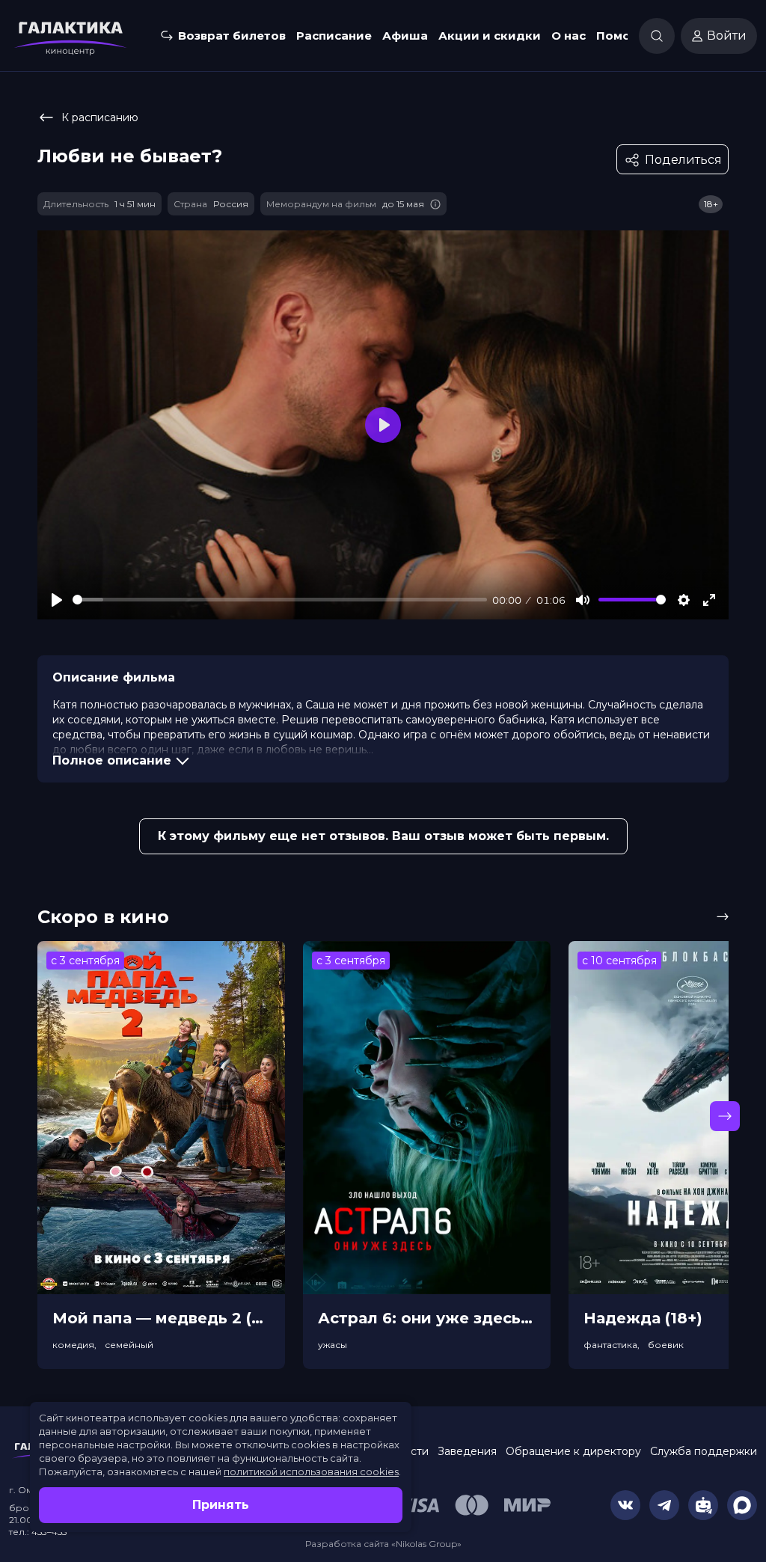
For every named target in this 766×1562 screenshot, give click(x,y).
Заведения (467, 1451)
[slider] (280, 599)
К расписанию (99, 117)
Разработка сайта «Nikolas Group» (383, 1543)
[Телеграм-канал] (664, 1505)
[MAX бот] (742, 1505)
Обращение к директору (573, 1451)
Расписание (334, 35)
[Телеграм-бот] (703, 1505)
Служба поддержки (703, 1451)
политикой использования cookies (311, 1471)
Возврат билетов (232, 35)
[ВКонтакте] (625, 1505)
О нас (568, 35)
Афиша (405, 35)
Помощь (622, 35)
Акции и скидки (489, 35)
